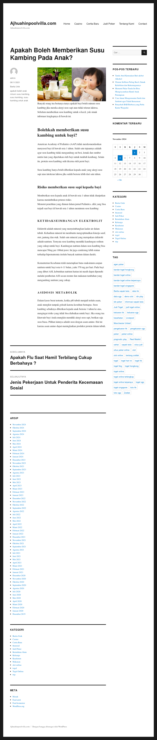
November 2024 (19, 424)
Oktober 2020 (18, 581)
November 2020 (19, 578)
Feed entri (17, 699)
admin (12, 77)
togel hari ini (126, 360)
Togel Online (18, 671)
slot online (17, 665)
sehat (116, 344)
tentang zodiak (132, 355)
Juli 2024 (16, 437)
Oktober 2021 (18, 543)
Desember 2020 (19, 575)
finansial (16, 645)
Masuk (15, 696)
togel (15, 668)
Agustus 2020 (18, 588)
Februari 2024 (18, 453)
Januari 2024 (18, 456)
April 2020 (17, 601)
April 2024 (17, 447)
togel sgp (140, 382)
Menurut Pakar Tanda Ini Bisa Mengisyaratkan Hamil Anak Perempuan (127, 91)
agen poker (119, 264)
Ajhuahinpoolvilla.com (33, 23)
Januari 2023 (18, 495)
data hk (135, 291)
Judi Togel (118, 307)
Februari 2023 (18, 492)
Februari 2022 (18, 530)
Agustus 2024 (18, 434)
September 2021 (19, 546)
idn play (139, 296)
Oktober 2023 (18, 466)
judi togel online (133, 307)
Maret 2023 (17, 488)
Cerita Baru (92, 23)
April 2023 (17, 485)
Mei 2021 (17, 559)
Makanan (16, 661)
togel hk (138, 360)
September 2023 (19, 469)
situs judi (138, 344)
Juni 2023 (17, 479)
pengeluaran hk (120, 328)
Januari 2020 (18, 610)
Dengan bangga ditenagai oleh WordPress (49, 726)
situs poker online (121, 349)
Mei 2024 (17, 443)
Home (66, 23)
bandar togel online (122, 274)
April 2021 (17, 562)
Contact (142, 23)
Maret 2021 (17, 565)
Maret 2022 (17, 527)
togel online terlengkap (124, 376)
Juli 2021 (16, 553)
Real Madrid (135, 339)
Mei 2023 (17, 482)
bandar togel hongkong (124, 269)
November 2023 (19, 463)
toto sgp (117, 392)
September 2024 (19, 430)
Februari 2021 (18, 569)
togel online (119, 371)
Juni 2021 (17, 556)
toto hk (133, 387)
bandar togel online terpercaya (127, 280)
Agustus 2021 (18, 549)
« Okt (119, 179)
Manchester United (122, 323)
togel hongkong (131, 365)
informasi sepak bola (134, 301)
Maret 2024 (17, 450)
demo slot (128, 296)
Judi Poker (109, 23)
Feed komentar (19, 703)
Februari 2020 (18, 607)
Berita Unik (15, 86)
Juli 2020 (16, 591)
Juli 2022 (16, 514)
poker (116, 333)
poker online (127, 333)
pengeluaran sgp (137, 328)
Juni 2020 (17, 594)
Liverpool (130, 317)
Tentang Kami (126, 23)
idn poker (118, 301)
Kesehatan (17, 658)
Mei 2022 (17, 520)
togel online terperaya (123, 382)
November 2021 (19, 540)
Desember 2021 (19, 536)
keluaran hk (119, 312)
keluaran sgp (132, 312)
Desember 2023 (19, 459)
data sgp (117, 296)
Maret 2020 (17, 604)
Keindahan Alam (20, 652)
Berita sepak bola (121, 291)
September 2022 (19, 508)
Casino (78, 23)
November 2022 (19, 501)
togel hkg (118, 365)
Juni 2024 (17, 440)
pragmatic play (120, 339)
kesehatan (118, 317)
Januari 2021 (18, 572)
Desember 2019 (19, 614)
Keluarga (16, 655)
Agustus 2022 (18, 511)
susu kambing (16, 97)
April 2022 (17, 524)
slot (134, 349)
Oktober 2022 (18, 504)
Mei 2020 (17, 598)
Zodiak (127, 392)
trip (14, 674)
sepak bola (126, 344)
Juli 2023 (16, 475)
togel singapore (120, 387)
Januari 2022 (18, 533)
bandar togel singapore (124, 285)
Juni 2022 (17, 517)
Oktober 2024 (18, 427)
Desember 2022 (19, 498)
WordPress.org (18, 706)
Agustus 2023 (18, 472)
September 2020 (19, 585)
